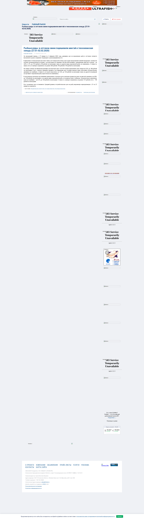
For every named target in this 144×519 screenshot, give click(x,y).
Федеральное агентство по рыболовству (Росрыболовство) (48, 88)
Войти (107, 19)
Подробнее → (112, 417)
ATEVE (44, 484)
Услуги (76, 465)
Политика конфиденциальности (33, 488)
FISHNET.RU (79, 92)
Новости (25, 24)
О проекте (29, 465)
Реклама (85, 465)
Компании (40, 465)
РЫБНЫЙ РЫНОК (39, 24)
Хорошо (119, 516)
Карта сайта (41, 467)
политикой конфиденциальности (105, 516)
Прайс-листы (65, 465)
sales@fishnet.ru (45, 482)
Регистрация (117, 19)
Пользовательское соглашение (33, 486)
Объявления (52, 465)
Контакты (29, 467)
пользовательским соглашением (85, 516)
